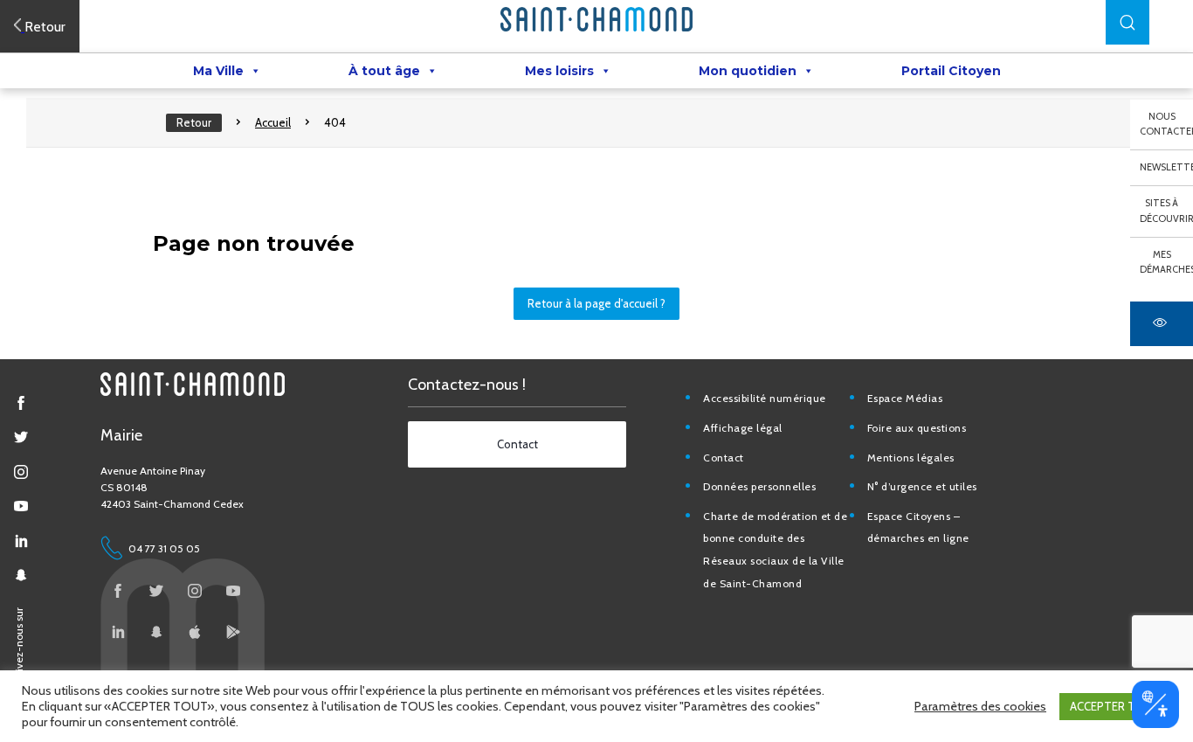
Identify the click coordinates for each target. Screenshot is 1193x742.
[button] (1127, 22)
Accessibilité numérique (764, 398)
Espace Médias (905, 398)
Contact (723, 457)
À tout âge (384, 71)
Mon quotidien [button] (747, 71)
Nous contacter (1166, 124)
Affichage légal (743, 427)
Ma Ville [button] (218, 71)
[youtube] (21, 506)
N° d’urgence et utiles (922, 486)
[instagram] (21, 472)
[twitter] (21, 437)
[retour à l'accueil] (596, 19)
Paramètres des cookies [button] (980, 706)
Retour (193, 122)
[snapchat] (21, 575)
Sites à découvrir (1166, 211)
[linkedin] (21, 541)
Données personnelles (759, 486)
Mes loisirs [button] (559, 71)
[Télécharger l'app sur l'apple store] (194, 631)
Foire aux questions (917, 427)
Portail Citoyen (951, 71)
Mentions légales (911, 457)
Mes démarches (1166, 262)
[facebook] (21, 403)
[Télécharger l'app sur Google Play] (233, 631)
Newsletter (1166, 167)
